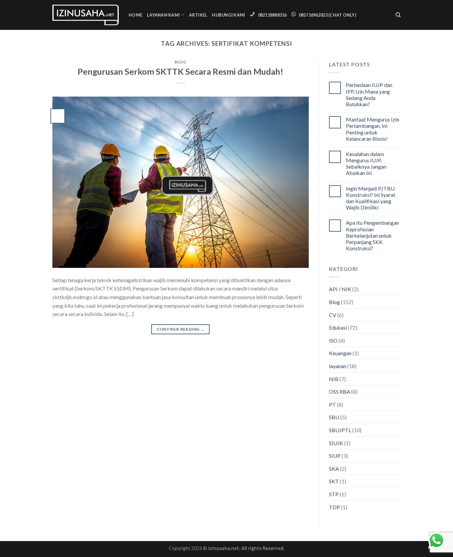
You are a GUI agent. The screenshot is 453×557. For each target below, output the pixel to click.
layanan (337, 366)
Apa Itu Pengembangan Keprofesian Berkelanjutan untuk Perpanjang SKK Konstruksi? (372, 235)
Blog (180, 62)
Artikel (198, 15)
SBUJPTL (340, 430)
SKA (334, 468)
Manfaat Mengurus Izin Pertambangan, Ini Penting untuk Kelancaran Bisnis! (372, 129)
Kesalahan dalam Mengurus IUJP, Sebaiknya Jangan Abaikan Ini (366, 163)
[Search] (398, 15)
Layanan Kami (163, 15)
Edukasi (338, 327)
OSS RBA (339, 391)
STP (334, 494)
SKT (334, 481)
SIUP (335, 455)
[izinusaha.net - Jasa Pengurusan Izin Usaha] (85, 15)
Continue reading (181, 329)
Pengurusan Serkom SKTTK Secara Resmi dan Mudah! (180, 71)
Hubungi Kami (228, 15)
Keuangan (340, 353)
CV (332, 315)
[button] (19, 538)
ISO (333, 340)
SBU (334, 417)
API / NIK (340, 289)
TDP (334, 507)
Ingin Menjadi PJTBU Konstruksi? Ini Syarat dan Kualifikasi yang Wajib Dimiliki (370, 198)
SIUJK (336, 443)
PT (332, 404)
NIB (334, 379)
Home (135, 15)
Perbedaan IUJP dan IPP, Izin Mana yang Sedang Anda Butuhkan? (369, 94)
